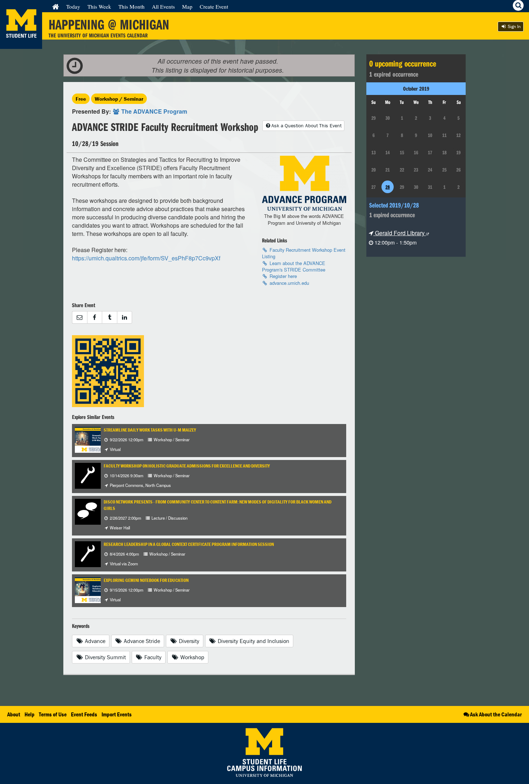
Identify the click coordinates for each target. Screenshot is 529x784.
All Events (163, 6)
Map (187, 6)
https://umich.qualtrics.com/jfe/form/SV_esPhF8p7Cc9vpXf (146, 258)
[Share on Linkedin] (124, 317)
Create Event (214, 6)
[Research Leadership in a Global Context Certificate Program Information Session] (88, 553)
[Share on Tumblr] (109, 317)
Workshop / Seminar (119, 98)
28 (387, 187)
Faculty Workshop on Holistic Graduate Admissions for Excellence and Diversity (187, 466)
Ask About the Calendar (496, 714)
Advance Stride (141, 640)
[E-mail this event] (79, 317)
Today (73, 6)
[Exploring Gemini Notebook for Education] (94, 589)
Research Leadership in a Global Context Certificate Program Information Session (189, 544)
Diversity (188, 640)
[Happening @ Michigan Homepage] (21, 44)
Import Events (116, 714)
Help (29, 714)
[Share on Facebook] (94, 317)
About (13, 714)
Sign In (514, 26)
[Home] (55, 6)
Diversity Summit (104, 657)
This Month (131, 6)
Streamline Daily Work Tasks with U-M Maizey (150, 430)
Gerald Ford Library (400, 233)
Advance (94, 640)
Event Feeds (84, 714)
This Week (99, 6)
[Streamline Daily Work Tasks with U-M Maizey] (94, 439)
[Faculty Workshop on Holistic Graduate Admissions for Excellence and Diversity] (88, 475)
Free (81, 98)
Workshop (191, 657)
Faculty (152, 657)
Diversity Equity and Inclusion (252, 640)
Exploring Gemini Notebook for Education (146, 580)
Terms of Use (53, 714)
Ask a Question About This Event (306, 125)
